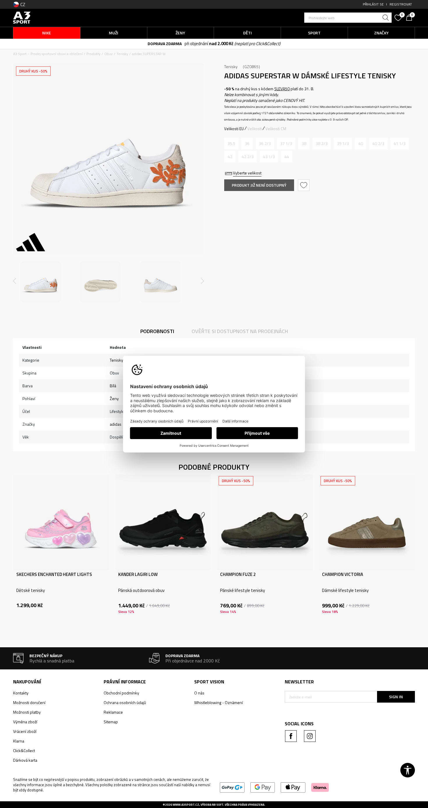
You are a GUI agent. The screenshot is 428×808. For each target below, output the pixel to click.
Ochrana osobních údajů (125, 702)
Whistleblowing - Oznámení (218, 702)
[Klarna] (320, 787)
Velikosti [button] (254, 129)
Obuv (108, 53)
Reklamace (113, 712)
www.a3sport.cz (186, 804)
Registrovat (401, 4)
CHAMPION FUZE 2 (238, 574)
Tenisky (122, 53)
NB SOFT (217, 804)
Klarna (18, 741)
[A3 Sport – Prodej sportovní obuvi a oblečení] (22, 17)
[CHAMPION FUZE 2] (265, 522)
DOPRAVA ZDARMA (165, 43)
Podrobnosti (157, 331)
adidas (115, 424)
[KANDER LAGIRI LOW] (163, 522)
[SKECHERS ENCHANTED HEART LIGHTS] (61, 522)
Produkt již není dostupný (259, 185)
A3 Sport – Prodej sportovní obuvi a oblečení (48, 53)
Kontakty (21, 693)
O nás (199, 693)
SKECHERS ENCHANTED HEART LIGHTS (54, 574)
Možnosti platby (27, 712)
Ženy (114, 398)
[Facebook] (291, 736)
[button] (348, 18)
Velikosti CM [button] (276, 129)
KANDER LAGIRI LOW (138, 574)
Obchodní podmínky (121, 693)
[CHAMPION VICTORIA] (367, 522)
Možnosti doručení (29, 702)
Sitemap (111, 722)
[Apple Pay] (293, 787)
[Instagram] (310, 736)
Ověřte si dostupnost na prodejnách (240, 331)
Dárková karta (25, 760)
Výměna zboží (25, 722)
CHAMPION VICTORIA (342, 574)
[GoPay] (232, 787)
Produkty (93, 53)
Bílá (113, 386)
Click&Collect (24, 750)
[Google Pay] (262, 787)
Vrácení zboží (24, 731)
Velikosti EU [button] (234, 129)
